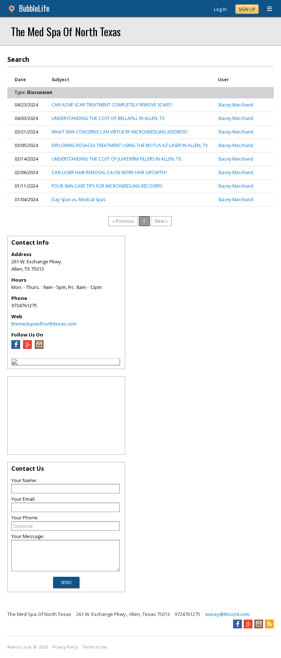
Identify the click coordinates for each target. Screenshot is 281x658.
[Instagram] (39, 347)
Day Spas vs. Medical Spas (78, 199)
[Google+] (248, 624)
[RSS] (269, 624)
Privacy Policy (65, 647)
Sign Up (247, 9)
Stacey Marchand (235, 105)
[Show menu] (267, 9)
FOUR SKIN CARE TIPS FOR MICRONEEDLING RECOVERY (107, 186)
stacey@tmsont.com (227, 614)
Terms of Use (94, 647)
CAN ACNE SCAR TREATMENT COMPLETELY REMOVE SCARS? (112, 105)
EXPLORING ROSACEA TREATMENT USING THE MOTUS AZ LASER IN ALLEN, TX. (130, 145)
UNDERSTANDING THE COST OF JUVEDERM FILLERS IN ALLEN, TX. (117, 159)
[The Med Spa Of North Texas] (15, 363)
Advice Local (19, 647)
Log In (220, 9)
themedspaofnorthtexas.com (43, 323)
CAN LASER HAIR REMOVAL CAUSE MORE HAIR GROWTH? (109, 172)
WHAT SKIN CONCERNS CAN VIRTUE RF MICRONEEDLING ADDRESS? (120, 132)
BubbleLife (34, 8)
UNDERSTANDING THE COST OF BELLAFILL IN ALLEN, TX (108, 118)
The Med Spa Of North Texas (66, 31)
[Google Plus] (27, 347)
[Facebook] (15, 347)
